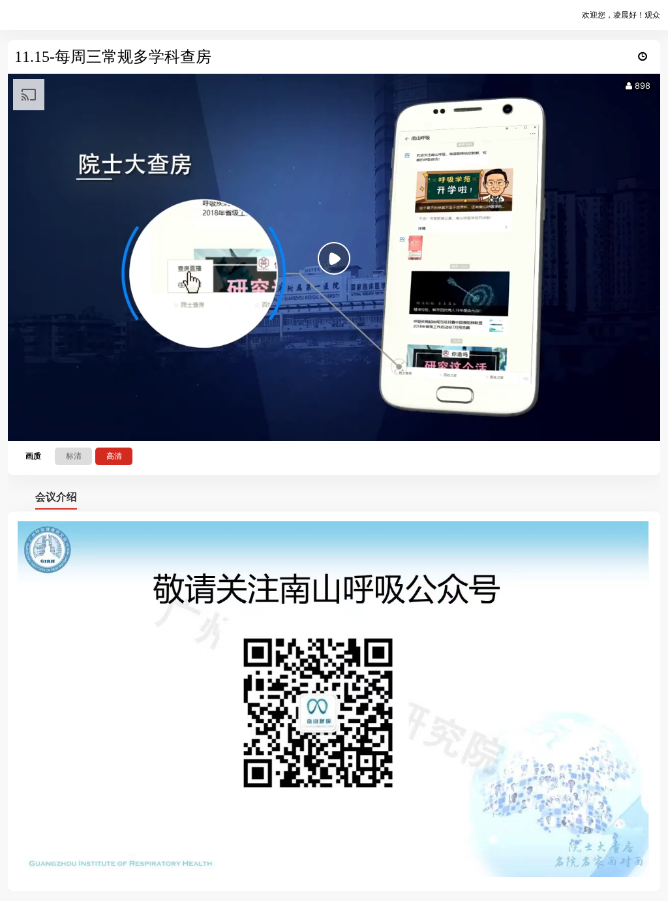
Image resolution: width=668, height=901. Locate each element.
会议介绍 (56, 496)
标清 (74, 456)
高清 (114, 456)
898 (641, 86)
